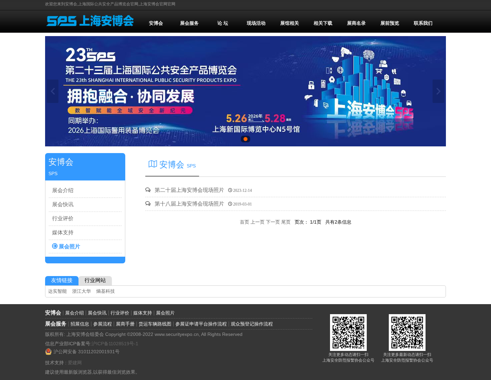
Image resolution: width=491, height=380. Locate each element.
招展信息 (79, 324)
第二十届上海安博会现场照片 (201, 190)
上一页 (258, 222)
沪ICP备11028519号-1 (115, 343)
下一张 (438, 91)
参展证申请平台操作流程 (201, 324)
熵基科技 (105, 291)
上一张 (52, 91)
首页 (245, 222)
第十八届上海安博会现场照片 (201, 204)
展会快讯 (62, 204)
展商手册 (125, 324)
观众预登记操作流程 (252, 324)
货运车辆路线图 (155, 324)
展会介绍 (62, 190)
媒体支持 (62, 232)
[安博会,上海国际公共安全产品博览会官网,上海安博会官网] (90, 29)
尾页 (286, 222)
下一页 (273, 222)
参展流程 (102, 324)
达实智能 (57, 291)
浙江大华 (81, 291)
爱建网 (75, 362)
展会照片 (68, 246)
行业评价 (62, 218)
